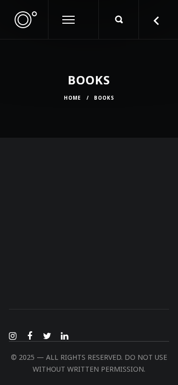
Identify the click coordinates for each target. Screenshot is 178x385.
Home (72, 97)
